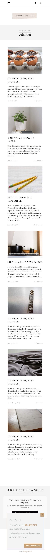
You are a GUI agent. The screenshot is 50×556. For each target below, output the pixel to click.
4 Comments (38, 403)
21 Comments (38, 225)
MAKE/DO (30, 525)
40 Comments (38, 281)
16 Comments (38, 160)
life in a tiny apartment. (25, 262)
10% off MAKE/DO (33, 546)
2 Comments (38, 101)
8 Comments (38, 343)
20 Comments (38, 459)
